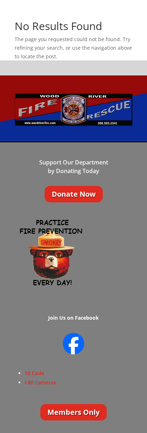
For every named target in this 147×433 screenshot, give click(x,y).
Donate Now (74, 194)
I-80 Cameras (40, 382)
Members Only (73, 412)
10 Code (34, 373)
